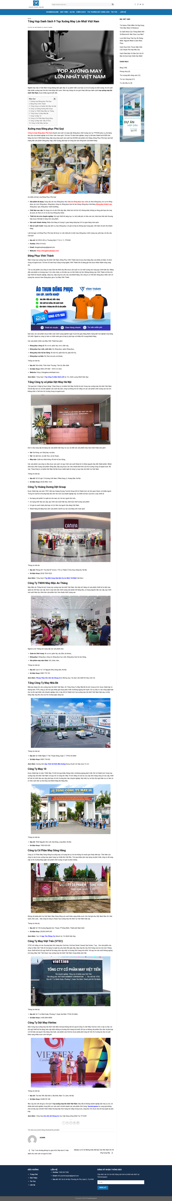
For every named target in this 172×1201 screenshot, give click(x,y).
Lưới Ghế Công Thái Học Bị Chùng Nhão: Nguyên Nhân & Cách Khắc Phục (131, 40)
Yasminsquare (52, 12)
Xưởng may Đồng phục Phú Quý (40, 101)
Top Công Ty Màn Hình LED (54, 377)
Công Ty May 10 (35, 116)
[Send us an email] (143, 4)
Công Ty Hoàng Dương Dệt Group (41, 109)
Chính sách (81, 12)
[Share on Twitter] (67, 1123)
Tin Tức (114, 12)
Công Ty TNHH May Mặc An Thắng (42, 111)
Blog (29, 18)
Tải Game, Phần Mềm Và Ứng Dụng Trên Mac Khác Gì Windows (132, 26)
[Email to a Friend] (70, 1123)
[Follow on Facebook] (135, 4)
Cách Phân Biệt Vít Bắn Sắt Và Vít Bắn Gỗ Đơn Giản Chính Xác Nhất (132, 54)
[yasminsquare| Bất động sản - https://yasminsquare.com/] (38, 4)
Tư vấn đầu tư (125, 83)
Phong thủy (124, 71)
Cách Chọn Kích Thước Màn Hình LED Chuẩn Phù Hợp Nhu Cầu (131, 48)
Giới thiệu (64, 12)
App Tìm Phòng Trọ (48, 936)
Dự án (72, 12)
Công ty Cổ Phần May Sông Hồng (41, 118)
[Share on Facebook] (63, 1123)
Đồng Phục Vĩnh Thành (38, 104)
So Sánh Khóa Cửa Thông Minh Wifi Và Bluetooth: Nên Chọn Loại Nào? (132, 33)
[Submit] (112, 4)
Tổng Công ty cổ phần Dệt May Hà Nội (43, 106)
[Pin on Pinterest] (74, 1123)
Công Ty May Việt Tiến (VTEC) (40, 121)
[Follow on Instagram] (138, 4)
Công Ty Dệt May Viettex (39, 123)
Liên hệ (123, 12)
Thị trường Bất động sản (98, 12)
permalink (56, 1130)
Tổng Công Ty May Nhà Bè (39, 113)
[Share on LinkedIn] (78, 1123)
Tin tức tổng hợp (126, 79)
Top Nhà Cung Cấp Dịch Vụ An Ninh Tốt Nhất (60, 578)
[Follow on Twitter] (140, 4)
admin (50, 27)
